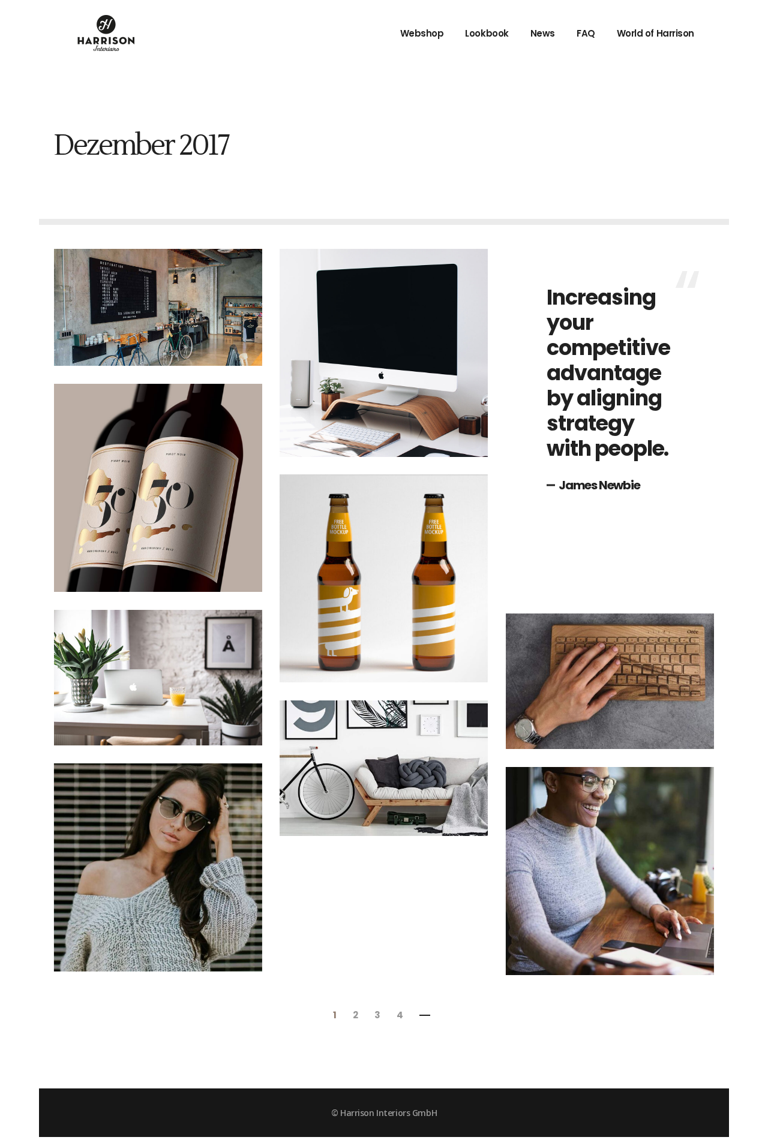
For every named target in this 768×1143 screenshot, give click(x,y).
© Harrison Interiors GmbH (384, 1112)
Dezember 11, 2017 (135, 317)
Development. (137, 339)
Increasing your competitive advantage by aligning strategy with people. (608, 372)
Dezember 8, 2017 (171, 434)
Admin (109, 299)
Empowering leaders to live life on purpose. (156, 854)
